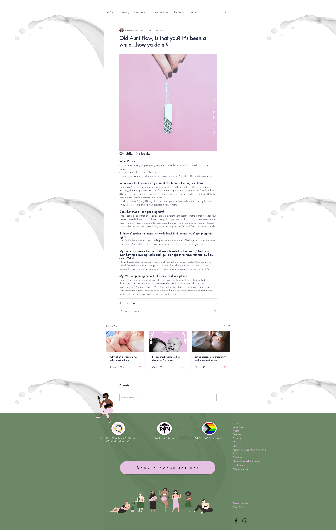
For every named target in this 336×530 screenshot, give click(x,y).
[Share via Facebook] (120, 303)
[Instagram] (245, 521)
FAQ (235, 453)
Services (237, 434)
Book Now (238, 426)
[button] (226, 12)
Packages (237, 457)
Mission (237, 442)
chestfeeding (179, 12)
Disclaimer (238, 464)
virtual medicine (160, 12)
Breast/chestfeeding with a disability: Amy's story (166, 358)
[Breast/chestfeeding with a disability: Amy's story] (168, 341)
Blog (235, 445)
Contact (237, 438)
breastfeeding (140, 12)
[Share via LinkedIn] (133, 303)
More (193, 12)
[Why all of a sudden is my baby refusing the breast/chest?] (125, 341)
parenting (124, 12)
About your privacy (240, 503)
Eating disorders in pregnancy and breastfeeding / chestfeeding (210, 358)
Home (236, 423)
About (236, 430)
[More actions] (215, 30)
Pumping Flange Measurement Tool (248, 449)
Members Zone (240, 468)
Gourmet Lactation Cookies (246, 461)
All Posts (110, 12)
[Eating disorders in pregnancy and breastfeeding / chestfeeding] (211, 341)
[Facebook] (236, 521)
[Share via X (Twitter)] (127, 303)
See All (227, 325)
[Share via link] (140, 303)
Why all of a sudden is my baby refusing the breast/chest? (123, 358)
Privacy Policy (238, 507)
